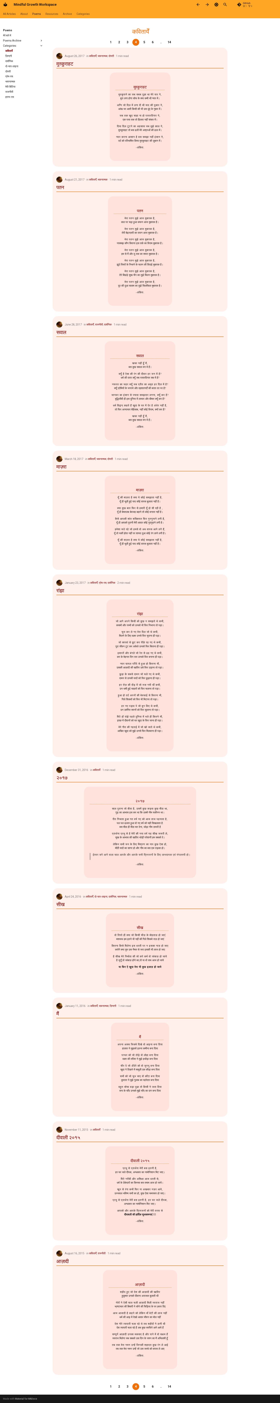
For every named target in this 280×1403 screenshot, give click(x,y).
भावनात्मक (102, 56)
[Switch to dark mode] (216, 4)
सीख (60, 904)
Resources (52, 13)
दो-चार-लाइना (100, 896)
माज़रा (61, 467)
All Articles (9, 13)
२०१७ (62, 778)
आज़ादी (62, 1261)
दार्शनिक (108, 324)
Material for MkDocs (26, 1398)
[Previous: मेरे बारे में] (198, 4)
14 (169, 42)
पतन (60, 187)
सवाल (61, 332)
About (24, 13)
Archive (67, 13)
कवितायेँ (93, 56)
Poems (36, 13)
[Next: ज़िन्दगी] (207, 4)
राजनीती (99, 324)
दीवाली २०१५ (68, 1137)
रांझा (60, 590)
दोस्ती (111, 56)
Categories (83, 13)
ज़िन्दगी (113, 1005)
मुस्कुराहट (64, 64)
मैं (57, 1014)
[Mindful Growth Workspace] (5, 4)
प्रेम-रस (102, 582)
